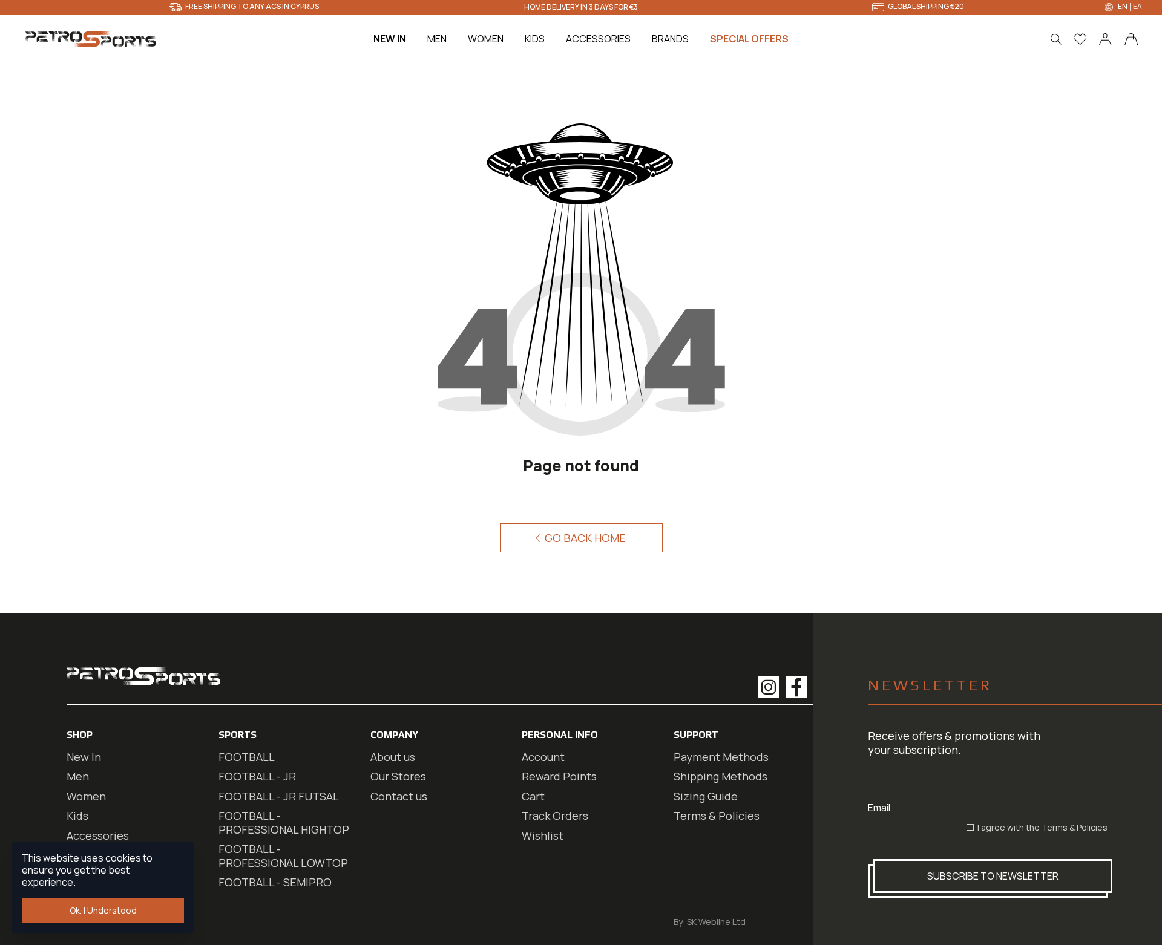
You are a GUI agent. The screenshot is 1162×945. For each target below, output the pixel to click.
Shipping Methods (720, 776)
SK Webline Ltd (716, 921)
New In (84, 757)
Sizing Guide (706, 796)
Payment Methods (721, 757)
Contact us (398, 796)
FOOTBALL (246, 757)
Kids (77, 815)
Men (78, 776)
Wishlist (542, 835)
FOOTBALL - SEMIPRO (275, 882)
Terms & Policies (1075, 827)
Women (86, 796)
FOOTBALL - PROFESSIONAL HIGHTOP (283, 822)
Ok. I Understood (103, 910)
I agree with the (1042, 827)
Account (543, 757)
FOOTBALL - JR (257, 776)
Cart (533, 796)
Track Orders (555, 815)
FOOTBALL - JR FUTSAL (278, 796)
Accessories (98, 835)
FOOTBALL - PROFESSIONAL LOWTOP (283, 856)
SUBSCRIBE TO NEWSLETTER (993, 876)
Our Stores (398, 776)
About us (392, 757)
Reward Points (559, 776)
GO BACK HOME (584, 538)
